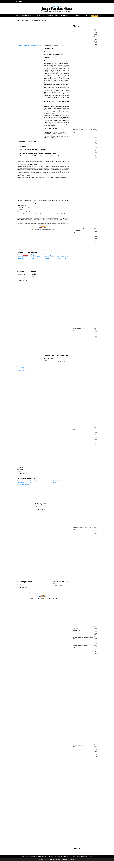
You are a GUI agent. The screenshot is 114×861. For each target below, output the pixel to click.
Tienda (38, 15)
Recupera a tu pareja (58, 135)
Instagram (27, 856)
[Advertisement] (43, 34)
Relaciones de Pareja (60, 132)
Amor (50, 133)
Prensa (56, 15)
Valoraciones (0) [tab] (32, 141)
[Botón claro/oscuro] (86, 15)
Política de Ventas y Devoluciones (79, 856)
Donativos (64, 15)
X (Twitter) (38, 856)
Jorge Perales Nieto (57, 8)
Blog (43, 15)
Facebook (33, 856)
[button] (89, 15)
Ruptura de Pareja (50, 137)
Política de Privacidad (66, 856)
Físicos (51, 132)
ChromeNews (64, 859)
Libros (71, 15)
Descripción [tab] (21, 141)
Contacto (77, 15)
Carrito (48, 856)
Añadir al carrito (53, 128)
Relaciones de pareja (54, 136)
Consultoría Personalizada (57, 133)
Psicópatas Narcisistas (48, 135)
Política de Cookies (55, 856)
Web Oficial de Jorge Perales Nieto (25, 15)
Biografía (50, 15)
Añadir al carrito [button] (23, 280)
